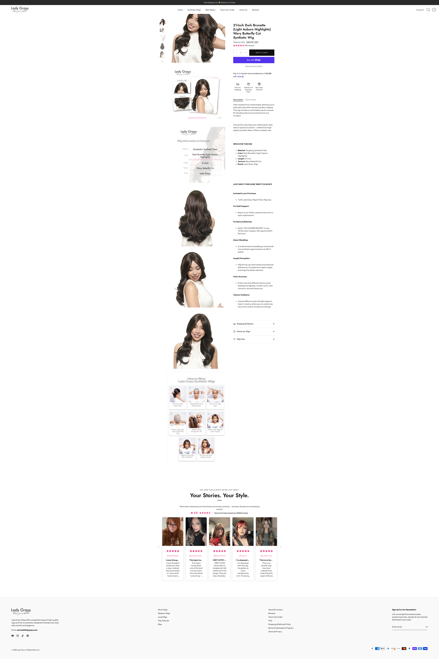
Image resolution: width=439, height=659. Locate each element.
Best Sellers (210, 10)
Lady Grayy (21, 650)
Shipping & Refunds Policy (279, 624)
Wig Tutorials (163, 620)
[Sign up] (426, 627)
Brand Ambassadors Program (281, 628)
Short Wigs (162, 609)
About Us (243, 10)
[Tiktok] (22, 635)
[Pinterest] (28, 635)
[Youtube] (12, 635)
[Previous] (162, 16)
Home (180, 10)
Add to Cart (262, 52)
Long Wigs (162, 617)
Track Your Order (227, 10)
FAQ (270, 620)
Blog (160, 624)
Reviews (255, 10)
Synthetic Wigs (194, 10)
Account (420, 10)
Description (238, 100)
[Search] (428, 9)
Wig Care (240, 339)
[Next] (162, 61)
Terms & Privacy (275, 631)
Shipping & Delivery (244, 324)
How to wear (250, 100)
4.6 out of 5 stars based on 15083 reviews (231, 513)
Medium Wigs (164, 613)
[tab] (239, 99)
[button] (159, 546)
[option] (162, 22)
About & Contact (275, 609)
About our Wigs (243, 331)
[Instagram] (17, 635)
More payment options (253, 66)
